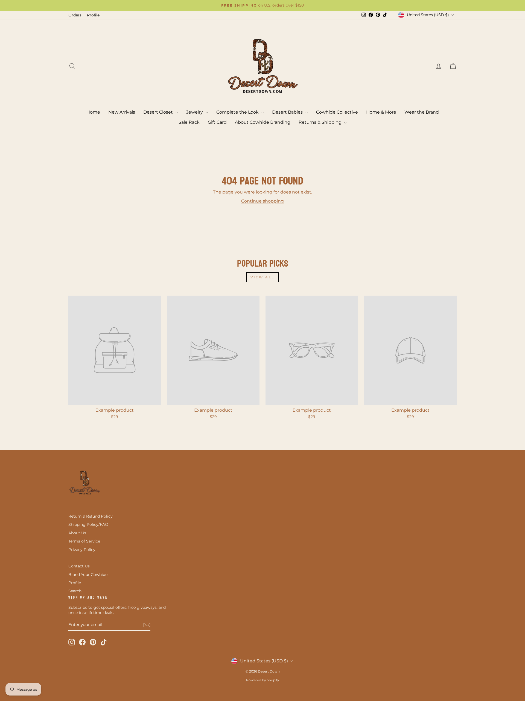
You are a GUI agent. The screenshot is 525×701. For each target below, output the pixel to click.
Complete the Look (238, 112)
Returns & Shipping (321, 122)
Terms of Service (84, 541)
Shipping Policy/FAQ (88, 524)
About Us (77, 533)
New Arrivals (121, 112)
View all (262, 277)
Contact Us (79, 566)
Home (93, 112)
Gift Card (217, 122)
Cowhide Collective (337, 112)
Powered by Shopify (262, 680)
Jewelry (195, 112)
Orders (74, 15)
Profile (93, 15)
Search (74, 591)
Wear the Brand (421, 112)
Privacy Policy (81, 549)
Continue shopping (262, 201)
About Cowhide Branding (262, 122)
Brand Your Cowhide (87, 574)
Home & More (381, 112)
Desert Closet (158, 112)
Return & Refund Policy (90, 516)
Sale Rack (189, 122)
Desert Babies (288, 112)
